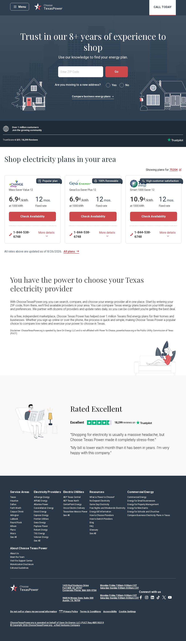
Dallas (13, 504)
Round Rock (16, 522)
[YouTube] (170, 597)
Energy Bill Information (100, 511)
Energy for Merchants (137, 508)
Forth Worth (15, 508)
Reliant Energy (41, 530)
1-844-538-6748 (21, 234)
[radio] (108, 85)
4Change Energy (42, 497)
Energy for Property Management (143, 504)
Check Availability (32, 216)
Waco (13, 533)
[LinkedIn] (152, 597)
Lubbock (14, 519)
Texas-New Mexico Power (75, 511)
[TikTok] (158, 597)
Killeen (13, 526)
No (127, 85)
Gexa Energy (40, 522)
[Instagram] (146, 597)
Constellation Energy (44, 508)
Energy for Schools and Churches (143, 511)
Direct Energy (40, 511)
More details (46, 232)
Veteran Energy (41, 537)
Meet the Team (17, 557)
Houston (14, 501)
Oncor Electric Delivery (74, 508)
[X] (164, 597)
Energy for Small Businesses (141, 501)
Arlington (14, 515)
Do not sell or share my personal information (33, 611)
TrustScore (20, 140)
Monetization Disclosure (22, 564)
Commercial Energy (136, 497)
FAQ (91, 526)
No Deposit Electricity (100, 501)
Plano (13, 530)
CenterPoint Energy (72, 504)
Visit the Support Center (21, 560)
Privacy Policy (68, 611)
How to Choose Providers (102, 515)
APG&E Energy (40, 501)
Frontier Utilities (41, 519)
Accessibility (110, 611)
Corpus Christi (17, 511)
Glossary (94, 530)
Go (116, 71)
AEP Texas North (71, 501)
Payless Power (41, 526)
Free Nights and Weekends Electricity (107, 508)
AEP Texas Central (72, 497)
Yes (114, 85)
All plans (69, 251)
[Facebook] (141, 597)
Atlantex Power (41, 504)
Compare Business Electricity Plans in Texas (148, 515)
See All (13, 537)
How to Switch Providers (101, 519)
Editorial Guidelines (19, 568)
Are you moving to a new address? (78, 84)
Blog (92, 522)
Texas (13, 497)
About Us (14, 553)
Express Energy (41, 515)
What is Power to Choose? (102, 497)
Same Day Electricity (99, 504)
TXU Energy (39, 533)
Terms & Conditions (90, 611)
